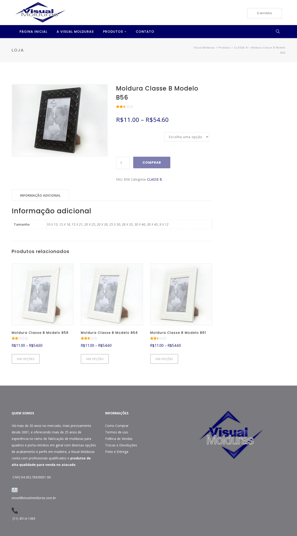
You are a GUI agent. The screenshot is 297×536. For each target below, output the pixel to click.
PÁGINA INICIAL (33, 31)
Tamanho (122, 132)
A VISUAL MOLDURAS (75, 31)
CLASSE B (154, 179)
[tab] (40, 195)
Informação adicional (40, 195)
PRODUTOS (113, 31)
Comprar (151, 162)
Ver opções (26, 359)
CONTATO (145, 31)
